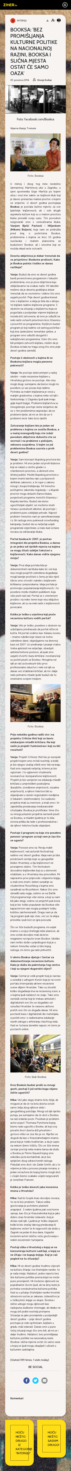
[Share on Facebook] (26, 1382)
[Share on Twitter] (35, 1382)
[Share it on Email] (44, 1382)
